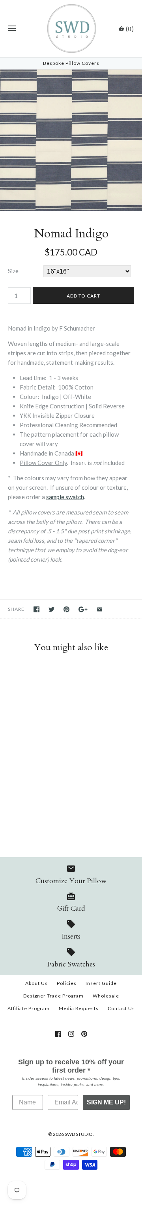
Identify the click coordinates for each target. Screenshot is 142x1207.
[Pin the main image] (66, 609)
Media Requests (79, 1008)
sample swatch (65, 496)
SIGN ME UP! (106, 1102)
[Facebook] (58, 1034)
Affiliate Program (28, 1008)
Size (13, 270)
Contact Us (121, 1008)
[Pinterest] (84, 1034)
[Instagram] (71, 1034)
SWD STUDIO (79, 1134)
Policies (67, 983)
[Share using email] (100, 609)
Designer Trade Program (53, 996)
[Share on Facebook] (36, 609)
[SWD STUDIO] (71, 28)
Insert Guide (101, 983)
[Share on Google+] (83, 609)
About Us (36, 983)
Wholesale (106, 996)
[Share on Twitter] (51, 609)
